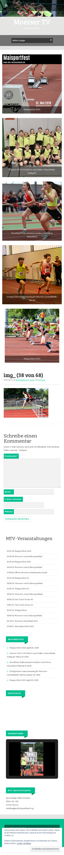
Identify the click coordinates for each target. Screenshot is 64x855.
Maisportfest (21, 610)
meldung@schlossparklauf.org (19, 808)
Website (8, 512)
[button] (25, 767)
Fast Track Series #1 (24, 605)
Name (8, 492)
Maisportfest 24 (22, 578)
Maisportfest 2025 (22, 562)
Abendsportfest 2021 (24, 626)
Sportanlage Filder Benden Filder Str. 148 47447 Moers (18, 801)
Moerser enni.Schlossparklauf (28, 556)
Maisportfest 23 (22, 589)
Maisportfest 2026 (23, 551)
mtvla (41, 380)
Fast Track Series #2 (24, 599)
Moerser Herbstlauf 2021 (26, 621)
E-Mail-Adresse (13, 499)
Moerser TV (32, 21)
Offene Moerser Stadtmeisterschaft (30, 572)
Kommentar (11, 456)
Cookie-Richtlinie (24, 843)
